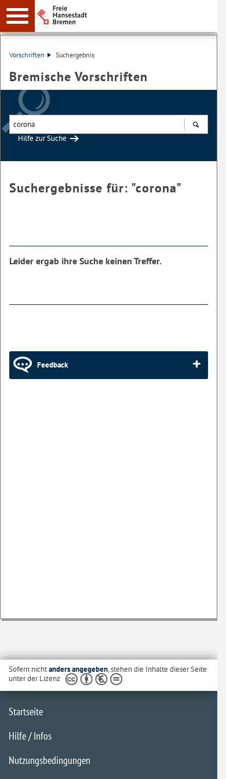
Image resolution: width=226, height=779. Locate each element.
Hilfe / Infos (30, 735)
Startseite (26, 711)
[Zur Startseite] (129, 15)
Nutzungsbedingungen (49, 760)
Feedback (52, 365)
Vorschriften (27, 54)
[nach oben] (199, 761)
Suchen (195, 124)
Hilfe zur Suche (42, 138)
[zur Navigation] (17, 16)
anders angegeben (78, 669)
